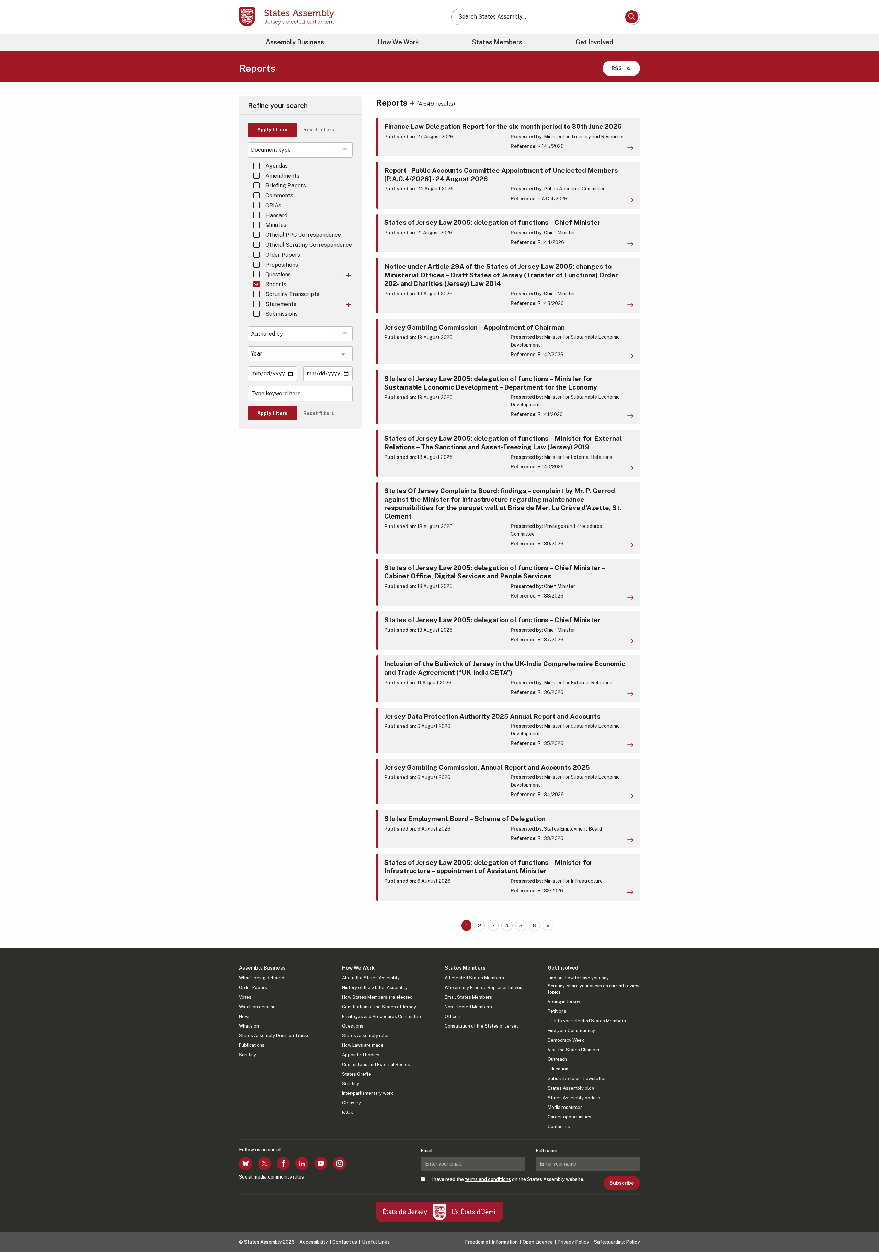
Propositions (281, 265)
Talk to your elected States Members (587, 1020)
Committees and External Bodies (376, 1064)
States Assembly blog (571, 1088)
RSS (617, 68)
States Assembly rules (366, 1035)
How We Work (398, 42)
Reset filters (318, 129)
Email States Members (468, 997)
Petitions (557, 1011)
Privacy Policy (573, 1242)
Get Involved (594, 42)
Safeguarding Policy (617, 1242)
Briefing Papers (285, 185)
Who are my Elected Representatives (483, 987)
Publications (251, 1045)
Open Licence (538, 1242)
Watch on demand (257, 1006)
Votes (245, 997)
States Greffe (356, 1074)
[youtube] (320, 1163)
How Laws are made (363, 1045)
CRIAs (273, 205)
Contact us (559, 1126)
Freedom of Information (491, 1242)
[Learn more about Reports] (413, 102)
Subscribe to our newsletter (577, 1078)
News (245, 1016)
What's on (249, 1026)
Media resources (565, 1107)
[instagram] (339, 1163)
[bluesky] (245, 1163)
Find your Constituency (571, 1030)
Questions (278, 274)
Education (558, 1068)
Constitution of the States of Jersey (379, 1006)
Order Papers (282, 255)
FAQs (347, 1112)
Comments (279, 195)
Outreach (557, 1059)
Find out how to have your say (578, 978)
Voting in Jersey (564, 1001)
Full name (546, 1151)
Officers (453, 1016)
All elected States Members (474, 978)
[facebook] (283, 1163)
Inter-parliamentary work (367, 1093)
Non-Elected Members (468, 1006)
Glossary (351, 1102)
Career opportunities (569, 1117)
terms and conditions (488, 1179)
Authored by (267, 334)
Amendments (282, 176)
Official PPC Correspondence (303, 235)
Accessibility (313, 1242)
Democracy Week (566, 1040)
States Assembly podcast (575, 1097)
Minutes (275, 225)
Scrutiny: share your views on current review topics (593, 989)
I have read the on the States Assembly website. (507, 1179)
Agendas (276, 166)
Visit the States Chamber (574, 1049)
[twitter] (264, 1163)
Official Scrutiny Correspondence (308, 245)
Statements (280, 304)
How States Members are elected (377, 997)
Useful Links (376, 1242)
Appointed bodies (360, 1054)
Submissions (281, 314)
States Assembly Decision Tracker (275, 1035)
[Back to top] (862, 1228)
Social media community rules (271, 1177)
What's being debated (261, 978)
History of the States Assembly (375, 987)
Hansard (276, 215)
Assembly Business (295, 42)
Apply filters (272, 129)
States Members (497, 42)
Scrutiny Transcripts (292, 294)
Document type (271, 150)
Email (427, 1151)
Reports (275, 284)
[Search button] (631, 16)
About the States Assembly (371, 978)
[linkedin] (301, 1163)
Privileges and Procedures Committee (381, 1016)
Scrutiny (247, 1054)
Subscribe (621, 1183)
